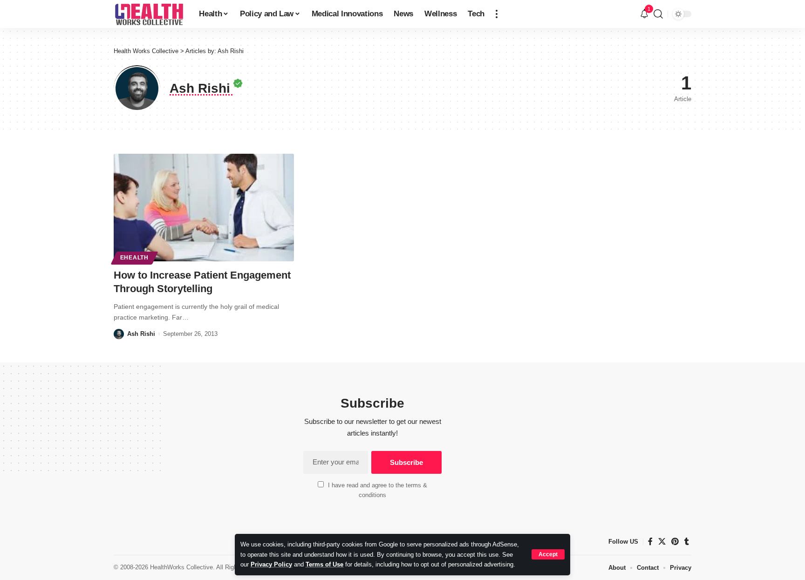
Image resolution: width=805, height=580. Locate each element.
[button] (548, 554)
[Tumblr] (686, 541)
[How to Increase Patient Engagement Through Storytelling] (204, 208)
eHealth (134, 257)
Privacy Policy (271, 564)
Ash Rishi (141, 333)
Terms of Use (324, 564)
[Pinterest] (675, 541)
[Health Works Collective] (149, 14)
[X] (662, 541)
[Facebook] (650, 541)
